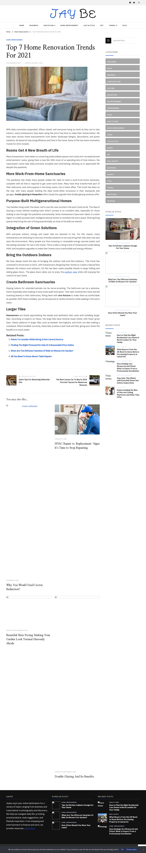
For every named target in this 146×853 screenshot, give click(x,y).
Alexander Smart (14, 63)
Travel (112, 25)
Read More (30, 828)
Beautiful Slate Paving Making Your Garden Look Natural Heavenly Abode (28, 639)
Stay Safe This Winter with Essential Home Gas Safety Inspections (128, 380)
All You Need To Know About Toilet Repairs (31, 356)
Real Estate (121, 347)
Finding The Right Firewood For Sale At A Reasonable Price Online (42, 345)
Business (34, 25)
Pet (102, 25)
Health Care (122, 332)
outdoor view (70, 272)
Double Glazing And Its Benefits (74, 776)
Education (48, 25)
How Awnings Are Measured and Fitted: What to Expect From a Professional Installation (128, 367)
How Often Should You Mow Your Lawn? (122, 314)
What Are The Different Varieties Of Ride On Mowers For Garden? (42, 350)
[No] (143, 849)
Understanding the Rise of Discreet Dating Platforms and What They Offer (128, 393)
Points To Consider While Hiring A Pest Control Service (37, 339)
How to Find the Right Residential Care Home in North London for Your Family (128, 338)
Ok (122, 849)
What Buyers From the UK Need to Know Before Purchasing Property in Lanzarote (128, 353)
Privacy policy (132, 849)
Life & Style (89, 25)
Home (21, 25)
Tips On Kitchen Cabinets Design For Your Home (122, 247)
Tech (124, 25)
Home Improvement (69, 25)
